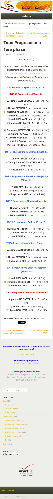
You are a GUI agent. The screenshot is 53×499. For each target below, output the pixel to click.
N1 (6, 440)
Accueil (17, 23)
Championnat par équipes (14, 424)
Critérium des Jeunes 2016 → (40, 34)
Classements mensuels (14, 432)
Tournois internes (11, 408)
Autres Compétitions (12, 420)
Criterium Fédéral (11, 436)
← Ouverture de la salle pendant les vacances (13, 34)
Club (4, 401)
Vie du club (9, 412)
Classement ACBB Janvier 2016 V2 (26, 73)
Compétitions (7, 416)
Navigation (26, 16)
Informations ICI (26, 354)
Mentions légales (8, 490)
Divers (23, 23)
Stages (8, 405)
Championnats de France (14, 428)
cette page (34, 363)
